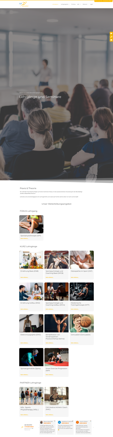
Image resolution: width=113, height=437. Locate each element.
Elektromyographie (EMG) (31, 335)
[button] (58, 4)
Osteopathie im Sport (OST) (81, 271)
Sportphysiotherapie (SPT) (31, 236)
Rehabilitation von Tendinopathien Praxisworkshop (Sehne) (55, 337)
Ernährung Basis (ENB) (29, 271)
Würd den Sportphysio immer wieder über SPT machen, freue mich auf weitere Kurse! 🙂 (65, 427)
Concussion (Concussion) (80, 335)
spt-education (28, 424)
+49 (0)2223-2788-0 (107, 0)
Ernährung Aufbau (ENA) (30, 303)
